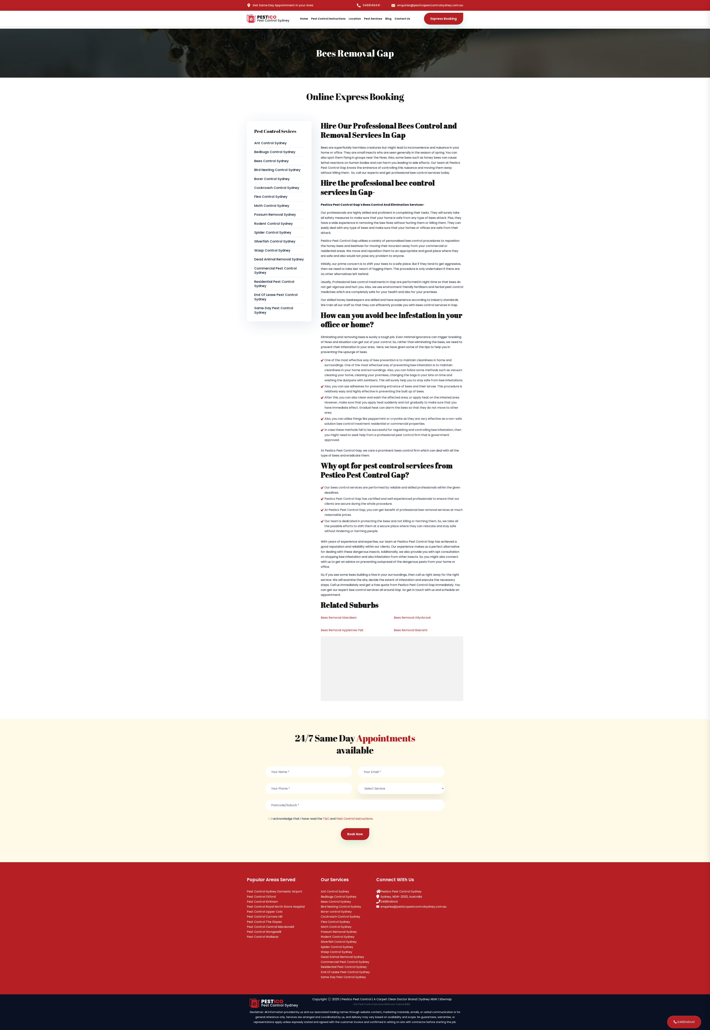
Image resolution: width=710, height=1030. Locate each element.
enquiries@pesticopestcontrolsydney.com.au (430, 5)
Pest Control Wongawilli (264, 932)
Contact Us (402, 19)
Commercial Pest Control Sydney (275, 270)
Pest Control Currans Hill (264, 916)
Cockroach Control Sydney (276, 187)
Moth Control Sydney (271, 205)
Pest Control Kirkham (262, 902)
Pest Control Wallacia (262, 937)
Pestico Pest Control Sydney (401, 891)
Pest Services (373, 19)
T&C (326, 819)
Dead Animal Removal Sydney (279, 259)
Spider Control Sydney (272, 232)
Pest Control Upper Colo (265, 911)
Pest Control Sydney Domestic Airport (274, 891)
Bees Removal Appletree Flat (342, 630)
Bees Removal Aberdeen (339, 617)
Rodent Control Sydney (273, 223)
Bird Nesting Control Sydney (277, 169)
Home (304, 19)
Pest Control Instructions (328, 19)
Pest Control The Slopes (264, 922)
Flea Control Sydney (270, 196)
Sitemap (445, 999)
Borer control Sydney (272, 179)
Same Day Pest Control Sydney (273, 310)
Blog (388, 19)
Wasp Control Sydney (272, 250)
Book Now (355, 834)
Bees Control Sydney (271, 161)
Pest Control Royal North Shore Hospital (276, 907)
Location (355, 19)
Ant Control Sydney (270, 143)
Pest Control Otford (261, 897)
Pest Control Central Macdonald (270, 927)
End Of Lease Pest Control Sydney (275, 296)
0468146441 (371, 5)
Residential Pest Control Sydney (274, 283)
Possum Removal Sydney (275, 214)
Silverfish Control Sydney (274, 241)
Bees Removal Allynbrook (412, 617)
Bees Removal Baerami (410, 630)
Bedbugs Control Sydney (274, 152)
